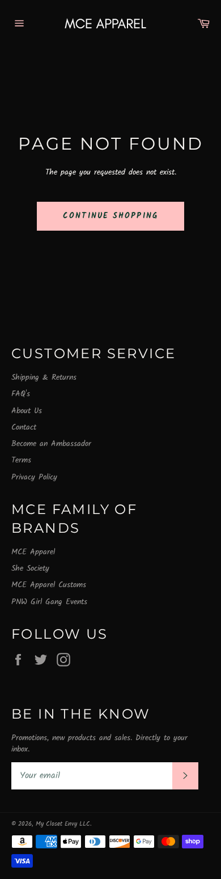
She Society (30, 568)
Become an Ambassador (51, 444)
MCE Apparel (33, 552)
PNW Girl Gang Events (49, 602)
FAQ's (20, 394)
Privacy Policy (34, 477)
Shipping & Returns (43, 377)
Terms (21, 460)
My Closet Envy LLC (63, 824)
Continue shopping (110, 216)
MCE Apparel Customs (48, 585)
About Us (26, 411)
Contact (23, 427)
